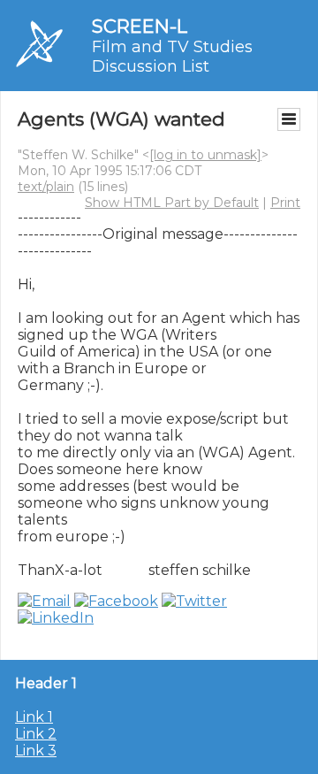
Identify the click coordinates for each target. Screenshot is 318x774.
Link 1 (34, 717)
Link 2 (36, 733)
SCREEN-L (139, 26)
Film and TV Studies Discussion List (172, 56)
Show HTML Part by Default (172, 203)
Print (285, 203)
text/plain (46, 187)
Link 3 (36, 750)
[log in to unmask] (205, 155)
